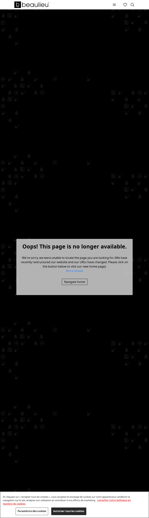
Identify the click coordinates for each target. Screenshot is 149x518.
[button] (74, 271)
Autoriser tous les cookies (68, 511)
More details (74, 271)
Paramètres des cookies (32, 511)
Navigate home (74, 282)
